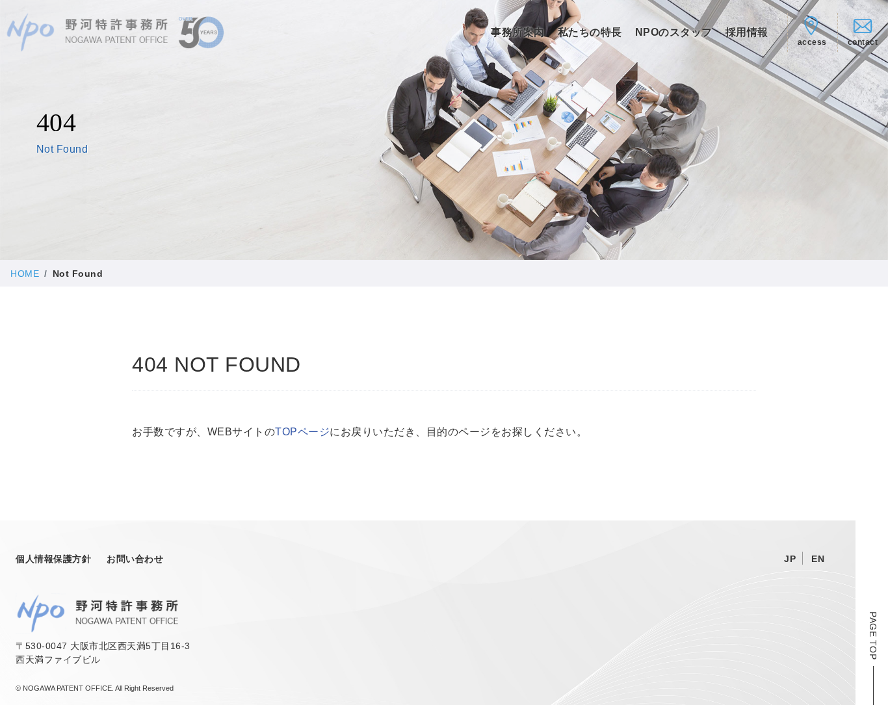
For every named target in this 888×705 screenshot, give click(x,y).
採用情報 (746, 32)
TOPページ (302, 431)
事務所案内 (518, 32)
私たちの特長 (590, 32)
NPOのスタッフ (673, 32)
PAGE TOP (873, 635)
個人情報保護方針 (53, 559)
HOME (24, 273)
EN (817, 559)
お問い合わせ (135, 559)
